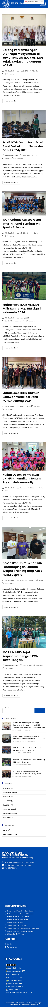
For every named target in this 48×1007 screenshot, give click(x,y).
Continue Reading (12, 100)
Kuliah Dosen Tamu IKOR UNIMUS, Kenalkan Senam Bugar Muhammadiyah (21, 478)
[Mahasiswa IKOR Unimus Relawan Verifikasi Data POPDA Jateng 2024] (6, 774)
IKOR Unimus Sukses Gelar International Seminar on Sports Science (21, 223)
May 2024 (6, 805)
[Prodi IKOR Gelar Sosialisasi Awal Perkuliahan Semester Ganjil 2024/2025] (6, 738)
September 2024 (9, 792)
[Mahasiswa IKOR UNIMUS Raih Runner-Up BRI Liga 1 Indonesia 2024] (6, 762)
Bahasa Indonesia (35, 2)
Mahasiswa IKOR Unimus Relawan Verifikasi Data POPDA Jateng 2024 (20, 397)
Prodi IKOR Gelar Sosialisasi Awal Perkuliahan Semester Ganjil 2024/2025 (22, 146)
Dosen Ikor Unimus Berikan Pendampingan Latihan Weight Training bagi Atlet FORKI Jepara (22, 569)
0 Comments (9, 74)
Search (5, 707)
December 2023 (8, 809)
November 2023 (8, 813)
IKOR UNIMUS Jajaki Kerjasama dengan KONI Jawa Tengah (20, 656)
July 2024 (6, 797)
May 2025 (6, 788)
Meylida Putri (10, 71)
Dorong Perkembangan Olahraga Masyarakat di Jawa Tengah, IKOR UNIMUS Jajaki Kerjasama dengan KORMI (23, 57)
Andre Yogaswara (11, 156)
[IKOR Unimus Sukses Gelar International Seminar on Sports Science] (6, 750)
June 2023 (6, 817)
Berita (35, 71)
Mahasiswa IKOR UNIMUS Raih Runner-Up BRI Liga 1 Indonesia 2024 (21, 308)
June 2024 (6, 801)
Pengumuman (16, 321)
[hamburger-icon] (43, 4)
